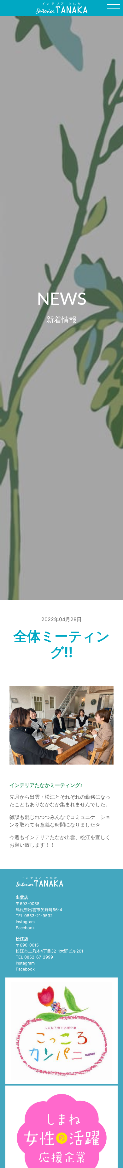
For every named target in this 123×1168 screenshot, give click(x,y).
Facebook (25, 927)
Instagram (25, 921)
